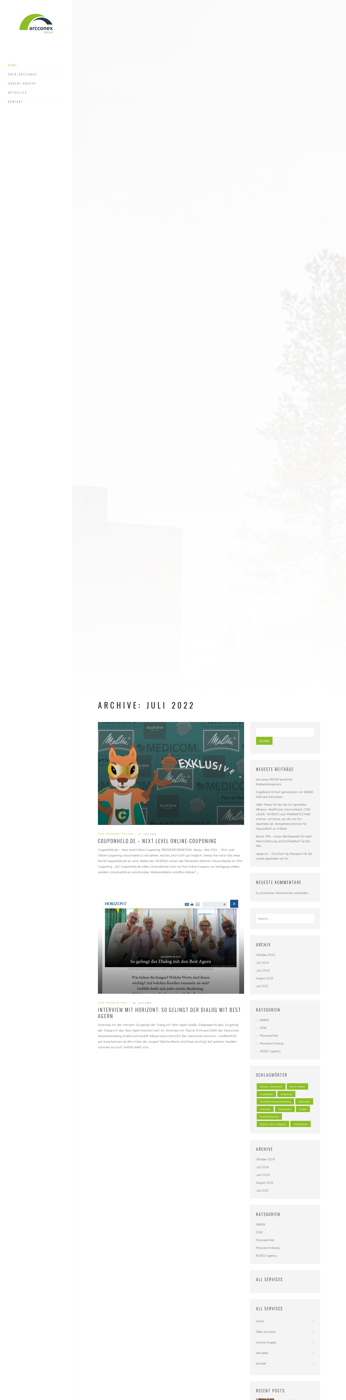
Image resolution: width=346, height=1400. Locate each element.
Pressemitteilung (119, 833)
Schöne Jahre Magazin (273, 1124)
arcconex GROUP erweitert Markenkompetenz (274, 781)
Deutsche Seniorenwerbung (275, 1101)
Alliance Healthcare (271, 1086)
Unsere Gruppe (22, 84)
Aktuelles (17, 93)
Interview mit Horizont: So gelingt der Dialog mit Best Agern (169, 1013)
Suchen (264, 741)
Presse (303, 1109)
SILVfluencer (301, 1124)
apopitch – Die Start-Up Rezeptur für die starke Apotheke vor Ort (284, 855)
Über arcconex (22, 74)
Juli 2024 (262, 962)
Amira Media (297, 1086)
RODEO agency (270, 1051)
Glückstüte (304, 1101)
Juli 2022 (262, 986)
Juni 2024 (263, 970)
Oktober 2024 (265, 955)
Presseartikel (117, 1002)
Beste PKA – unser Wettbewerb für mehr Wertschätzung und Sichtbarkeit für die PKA (284, 841)
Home (12, 65)
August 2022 (264, 978)
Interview (265, 1109)
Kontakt (15, 102)
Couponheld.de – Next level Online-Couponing (157, 841)
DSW (101, 833)
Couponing (286, 1094)
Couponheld (266, 1094)
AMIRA (264, 1020)
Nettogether (285, 1109)
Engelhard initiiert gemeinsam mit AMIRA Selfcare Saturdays (284, 794)
